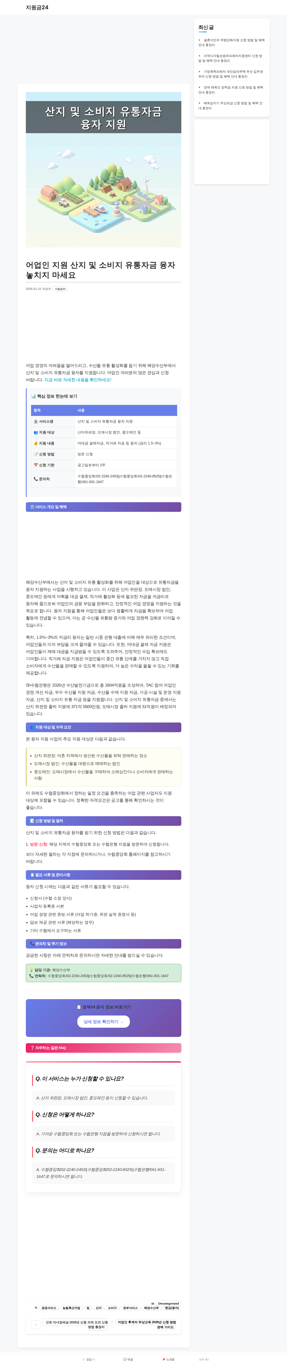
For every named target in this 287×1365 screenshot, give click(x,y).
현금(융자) (172, 1308)
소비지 (112, 1308)
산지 (99, 1308)
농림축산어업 (71, 1308)
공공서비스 (49, 1308)
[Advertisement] (103, 48)
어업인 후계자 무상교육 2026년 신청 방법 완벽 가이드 (147, 1324)
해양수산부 (151, 1308)
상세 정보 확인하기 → (104, 1021)
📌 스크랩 (168, 1359)
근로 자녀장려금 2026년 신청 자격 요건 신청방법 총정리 (77, 1324)
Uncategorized (168, 1303)
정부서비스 (130, 1308)
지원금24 (37, 7)
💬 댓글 (128, 1359)
